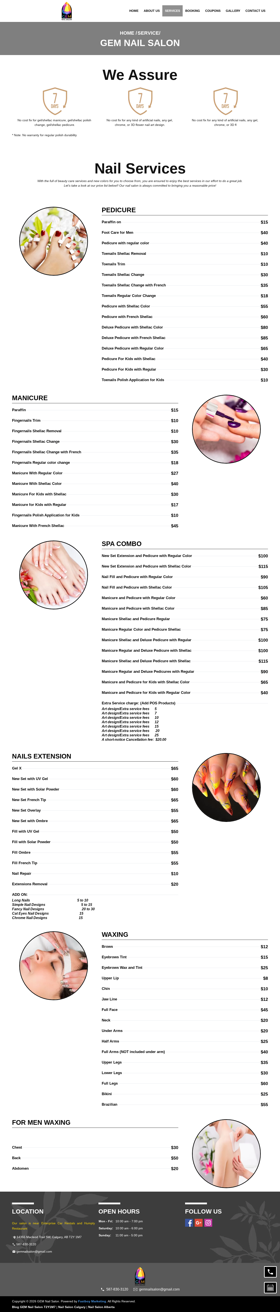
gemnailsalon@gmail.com (34, 1251)
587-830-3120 (26, 1244)
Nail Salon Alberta (101, 1307)
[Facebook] (189, 1223)
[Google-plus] (199, 1223)
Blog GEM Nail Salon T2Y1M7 (34, 1307)
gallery (233, 10)
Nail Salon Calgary (72, 1307)
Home (133, 10)
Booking (192, 10)
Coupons (212, 10)
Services (172, 10)
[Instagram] (208, 1223)
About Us (152, 10)
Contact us (255, 10)
